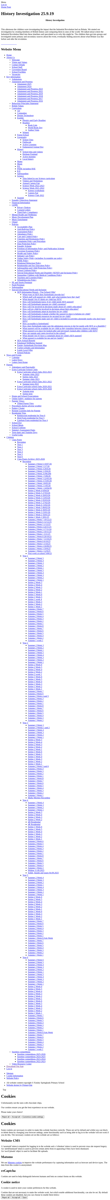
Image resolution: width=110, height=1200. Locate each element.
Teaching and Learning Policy (30, 277)
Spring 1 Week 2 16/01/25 (39, 515)
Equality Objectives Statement (24, 200)
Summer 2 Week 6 (36, 960)
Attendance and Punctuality (23, 367)
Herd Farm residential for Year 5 (30, 418)
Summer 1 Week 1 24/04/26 (40, 488)
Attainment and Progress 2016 (30, 101)
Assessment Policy (25, 232)
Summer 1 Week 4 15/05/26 (40, 481)
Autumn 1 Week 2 (35, 638)
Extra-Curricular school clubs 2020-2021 (34, 386)
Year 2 (20, 447)
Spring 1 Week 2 (35, 604)
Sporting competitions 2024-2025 (31, 1057)
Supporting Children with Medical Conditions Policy (39, 275)
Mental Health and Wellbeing (24, 215)
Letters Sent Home (20, 362)
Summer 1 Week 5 (36, 570)
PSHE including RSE (26, 169)
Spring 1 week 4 (35, 599)
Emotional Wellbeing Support (29, 343)
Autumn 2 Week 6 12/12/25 (40, 522)
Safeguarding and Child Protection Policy (34, 268)
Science (20, 176)
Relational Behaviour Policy (29, 263)
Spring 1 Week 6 (35, 594)
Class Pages (17, 440)
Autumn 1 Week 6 (35, 631)
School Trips (28, 140)
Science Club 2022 (36, 195)
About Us (10, 57)
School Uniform (18, 427)
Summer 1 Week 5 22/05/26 (40, 478)
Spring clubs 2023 (30, 377)
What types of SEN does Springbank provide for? (44, 294)
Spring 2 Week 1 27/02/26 (39, 502)
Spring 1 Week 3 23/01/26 (39, 512)
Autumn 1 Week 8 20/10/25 (40, 536)
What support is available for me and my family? (43, 338)
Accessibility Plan (24, 227)
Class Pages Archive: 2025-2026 (31, 459)
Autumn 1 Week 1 (35, 795)
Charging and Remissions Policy (31, 239)
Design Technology (25, 115)
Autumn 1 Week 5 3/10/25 (39, 544)
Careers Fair (33, 193)
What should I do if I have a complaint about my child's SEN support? (52, 336)
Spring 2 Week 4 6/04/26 (38, 490)
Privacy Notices (24, 207)
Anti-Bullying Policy (26, 229)
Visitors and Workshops (33, 181)
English (20, 118)
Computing (22, 113)
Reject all (5, 1117)
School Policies (23, 352)
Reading (26, 123)
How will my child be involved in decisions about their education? (51, 309)
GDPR (15, 205)
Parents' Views (18, 401)
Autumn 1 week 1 (35, 640)
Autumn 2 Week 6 (35, 611)
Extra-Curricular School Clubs (25, 369)
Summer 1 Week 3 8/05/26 (39, 483)
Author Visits (33, 130)
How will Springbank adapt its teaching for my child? (45, 311)
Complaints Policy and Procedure (31, 241)
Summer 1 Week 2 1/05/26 (39, 486)
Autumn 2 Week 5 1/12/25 (39, 524)
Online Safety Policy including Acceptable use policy (39, 258)
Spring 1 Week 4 (35, 682)
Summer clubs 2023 (31, 379)
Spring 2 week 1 (35, 674)
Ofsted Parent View (25, 403)
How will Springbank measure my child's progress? (44, 304)
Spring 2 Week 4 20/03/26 (39, 495)
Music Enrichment (19, 219)
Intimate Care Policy (25, 256)
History (20, 149)
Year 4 (20, 452)
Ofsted (14, 222)
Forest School (23, 135)
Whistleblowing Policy (26, 280)
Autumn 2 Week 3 (35, 619)
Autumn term (28, 391)
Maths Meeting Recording (39, 798)
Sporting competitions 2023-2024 (31, 1059)
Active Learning (29, 144)
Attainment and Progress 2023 (30, 89)
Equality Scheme (24, 246)
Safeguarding (22, 173)
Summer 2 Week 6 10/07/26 (40, 464)
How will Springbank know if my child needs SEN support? (48, 302)
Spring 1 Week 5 (35, 597)
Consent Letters (23, 210)
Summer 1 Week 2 (36, 565)
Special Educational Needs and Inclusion (29, 290)
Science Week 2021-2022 (33, 188)
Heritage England (30, 154)
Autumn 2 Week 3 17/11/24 (39, 529)
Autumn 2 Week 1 (35, 623)
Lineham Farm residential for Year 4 (32, 420)
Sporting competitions (21, 1052)
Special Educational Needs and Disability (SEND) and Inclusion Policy (47, 273)
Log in (4, 4)
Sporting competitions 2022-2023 (31, 1061)
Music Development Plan (22, 217)
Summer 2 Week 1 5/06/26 (39, 476)
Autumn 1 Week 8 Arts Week (40, 938)
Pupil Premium (18, 285)
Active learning (29, 157)
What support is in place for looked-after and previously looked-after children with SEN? (60, 331)
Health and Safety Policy (27, 253)
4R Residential (34, 824)
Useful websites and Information (31, 348)
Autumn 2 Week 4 (35, 616)
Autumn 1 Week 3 (35, 718)
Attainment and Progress (22, 82)
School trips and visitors (33, 152)
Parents (9, 365)
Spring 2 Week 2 (35, 590)
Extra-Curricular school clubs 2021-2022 (34, 382)
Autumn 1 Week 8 (35, 626)
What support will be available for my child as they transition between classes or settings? (60, 328)
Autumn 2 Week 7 (35, 609)
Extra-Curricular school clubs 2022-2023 (34, 372)
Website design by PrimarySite (19, 1085)
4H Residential (34, 822)
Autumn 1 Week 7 (35, 628)
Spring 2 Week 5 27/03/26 (39, 493)
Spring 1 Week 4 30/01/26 (39, 510)
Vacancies (16, 74)
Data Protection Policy (26, 244)
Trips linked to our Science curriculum (39, 178)
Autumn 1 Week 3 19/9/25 (39, 548)
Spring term (27, 394)
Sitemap (9, 1073)
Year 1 (20, 444)
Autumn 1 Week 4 (35, 636)
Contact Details (18, 65)
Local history (28, 159)
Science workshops (36, 190)
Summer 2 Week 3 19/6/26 (39, 471)
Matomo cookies (15, 1162)
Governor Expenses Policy (28, 251)
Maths (19, 161)
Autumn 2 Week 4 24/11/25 (39, 527)
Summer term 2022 (31, 384)
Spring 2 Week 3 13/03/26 (39, 498)
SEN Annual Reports (26, 340)
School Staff (17, 67)
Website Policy (12, 1078)
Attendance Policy (25, 234)
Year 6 (20, 457)
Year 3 (20, 449)
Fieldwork (27, 142)
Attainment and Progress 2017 (30, 98)
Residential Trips (19, 413)
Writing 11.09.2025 (36, 870)
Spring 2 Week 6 (35, 665)
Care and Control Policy (27, 236)
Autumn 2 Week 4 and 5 (38, 696)
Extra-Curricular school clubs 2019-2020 (34, 389)
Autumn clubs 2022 (31, 374)
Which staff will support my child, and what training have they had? (51, 297)
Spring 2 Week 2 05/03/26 (39, 500)
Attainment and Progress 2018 (30, 96)
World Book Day (35, 127)
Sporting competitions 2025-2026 (31, 1054)
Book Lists (32, 125)
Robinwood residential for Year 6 (31, 415)
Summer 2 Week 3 (36, 563)
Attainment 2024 (24, 86)
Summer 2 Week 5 (36, 558)
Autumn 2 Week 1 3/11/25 (39, 534)
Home (9, 55)
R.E (19, 171)
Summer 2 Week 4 (36, 561)
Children (10, 437)
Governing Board (19, 69)
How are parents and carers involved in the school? (44, 333)
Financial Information (21, 202)
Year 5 (20, 454)
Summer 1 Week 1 (36, 580)
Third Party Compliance (27, 212)
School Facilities (19, 72)
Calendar (15, 357)
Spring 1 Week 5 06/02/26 (39, 507)
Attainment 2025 (24, 84)
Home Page (6, 7)
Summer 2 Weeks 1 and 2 (39, 727)
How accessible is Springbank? (36, 323)
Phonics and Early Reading (34, 120)
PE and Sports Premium (22, 282)
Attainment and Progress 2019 (30, 94)
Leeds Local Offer (25, 350)
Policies (15, 224)
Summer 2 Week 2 (36, 648)
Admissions (17, 79)
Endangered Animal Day (33, 147)
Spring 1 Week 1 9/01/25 (38, 517)
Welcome (16, 60)
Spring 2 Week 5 (35, 582)
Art (18, 111)
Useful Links (17, 435)
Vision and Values (19, 62)
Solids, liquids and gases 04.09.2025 (43, 873)
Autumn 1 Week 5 (35, 633)
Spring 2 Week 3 (35, 587)
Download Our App (14, 1066)
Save (25, 1198)
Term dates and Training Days (24, 432)
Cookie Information (14, 1076)
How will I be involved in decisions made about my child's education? (52, 307)
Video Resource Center (22, 1064)
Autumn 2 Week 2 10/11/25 (39, 532)
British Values (18, 106)
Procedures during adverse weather (26, 406)
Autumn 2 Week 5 (35, 614)
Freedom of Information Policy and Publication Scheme (40, 248)
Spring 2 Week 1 (35, 592)
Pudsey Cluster (18, 408)
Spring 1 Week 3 (35, 602)
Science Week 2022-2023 (33, 186)
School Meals (17, 425)
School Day (17, 423)
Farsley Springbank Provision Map (32, 345)
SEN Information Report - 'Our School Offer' (36, 292)
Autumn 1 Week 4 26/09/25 (40, 546)
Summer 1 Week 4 (36, 573)
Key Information (13, 77)
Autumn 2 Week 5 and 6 (38, 766)
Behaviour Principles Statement (25, 103)
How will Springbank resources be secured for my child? (47, 316)
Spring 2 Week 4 (35, 585)
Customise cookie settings (33, 1117)
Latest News (17, 360)
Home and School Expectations (25, 396)
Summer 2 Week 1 (36, 568)
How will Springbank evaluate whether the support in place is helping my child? (56, 314)
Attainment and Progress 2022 (30, 91)
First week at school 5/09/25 (40, 553)
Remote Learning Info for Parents (26, 411)
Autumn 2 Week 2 (35, 621)
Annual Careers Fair (31, 183)
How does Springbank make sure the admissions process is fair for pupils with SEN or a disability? (64, 326)
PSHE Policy (22, 261)
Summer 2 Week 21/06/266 (39, 473)
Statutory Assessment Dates (23, 430)
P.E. (19, 166)
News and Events (13, 355)
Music (19, 164)
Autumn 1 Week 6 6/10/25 (39, 541)
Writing (26, 132)
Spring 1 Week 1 (35, 607)
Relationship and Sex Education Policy (33, 265)
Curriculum (16, 108)
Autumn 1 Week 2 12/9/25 (39, 551)
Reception (21, 442)
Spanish (20, 198)
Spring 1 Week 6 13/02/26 (39, 505)
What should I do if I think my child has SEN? (42, 299)
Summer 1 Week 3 (36, 575)
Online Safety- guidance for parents (27, 398)
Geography (22, 137)
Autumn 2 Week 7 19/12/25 (40, 519)
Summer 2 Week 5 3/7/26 (39, 466)
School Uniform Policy (27, 270)
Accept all (16, 1117)
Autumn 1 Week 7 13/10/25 (40, 539)
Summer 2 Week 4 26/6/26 (39, 469)
